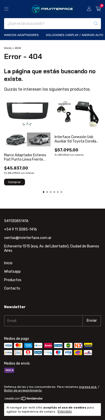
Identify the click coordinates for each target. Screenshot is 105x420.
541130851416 (16, 221)
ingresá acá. (88, 387)
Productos (12, 280)
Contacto (12, 288)
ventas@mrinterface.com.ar (27, 238)
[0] (98, 9)
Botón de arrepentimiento (23, 390)
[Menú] (6, 9)
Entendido (65, 411)
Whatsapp (12, 271)
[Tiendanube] (24, 399)
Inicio (8, 48)
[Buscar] (96, 23)
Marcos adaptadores (21, 35)
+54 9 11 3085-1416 (20, 229)
